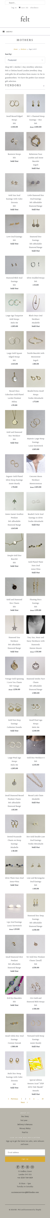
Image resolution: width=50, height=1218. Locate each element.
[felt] (25, 18)
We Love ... (25, 1120)
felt (15, 1209)
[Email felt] (32, 1167)
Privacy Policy (25, 1128)
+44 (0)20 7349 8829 (25, 1177)
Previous (14, 1099)
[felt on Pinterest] (22, 1167)
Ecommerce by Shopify (32, 1209)
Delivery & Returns (25, 1124)
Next (23, 1102)
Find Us (25, 1132)
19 (42, 1099)
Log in (14, 8)
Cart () (24, 8)
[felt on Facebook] (18, 1167)
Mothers (25, 40)
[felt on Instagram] (27, 1167)
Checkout (34, 8)
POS (19, 1209)
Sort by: (8, 54)
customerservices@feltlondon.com (25, 1192)
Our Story (25, 1116)
